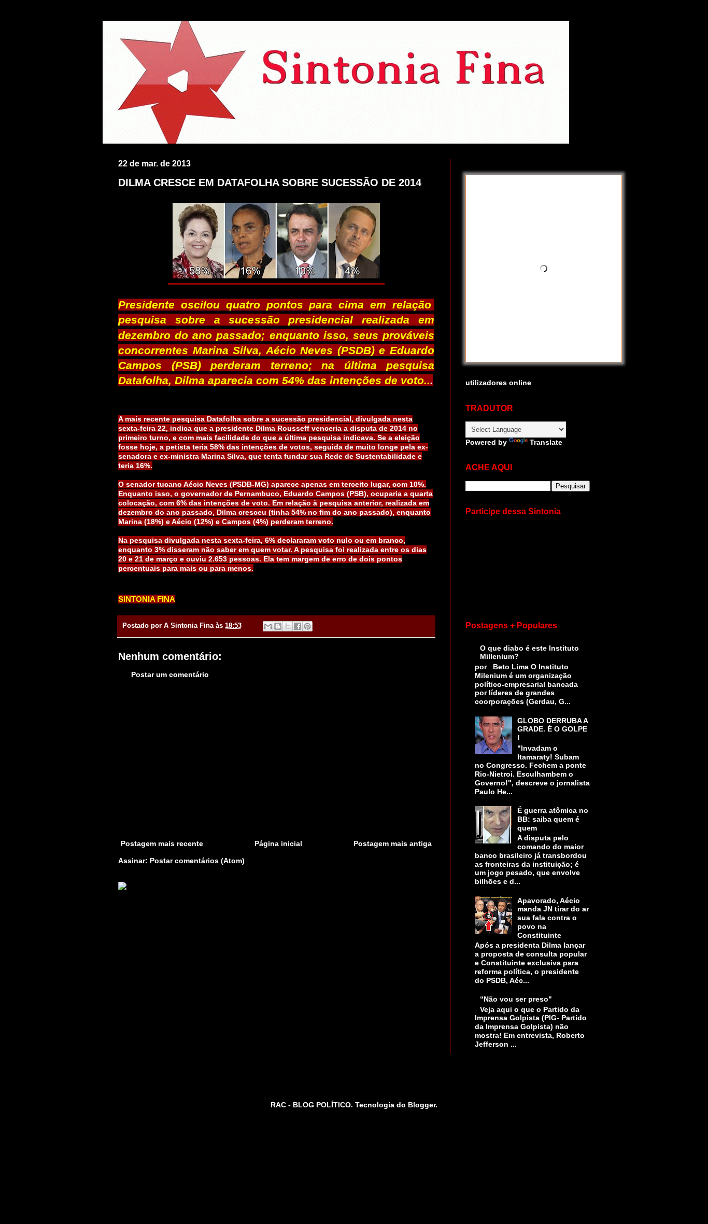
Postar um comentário (170, 674)
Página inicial (278, 843)
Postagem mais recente (162, 843)
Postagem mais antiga (392, 843)
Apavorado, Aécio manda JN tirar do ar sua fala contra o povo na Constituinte (553, 917)
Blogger (421, 1105)
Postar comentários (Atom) (197, 860)
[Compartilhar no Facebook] (297, 626)
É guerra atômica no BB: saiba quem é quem (552, 819)
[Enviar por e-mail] (268, 626)
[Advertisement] (276, 759)
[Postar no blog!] (278, 626)
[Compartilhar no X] (287, 626)
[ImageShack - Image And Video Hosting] (122, 887)
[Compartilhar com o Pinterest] (307, 626)
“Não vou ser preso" (516, 999)
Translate (546, 442)
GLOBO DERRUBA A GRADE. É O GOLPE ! (552, 729)
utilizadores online (498, 382)
